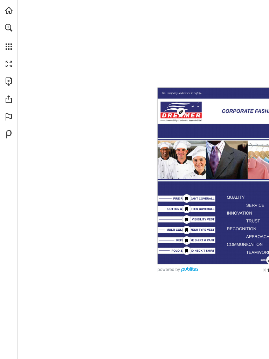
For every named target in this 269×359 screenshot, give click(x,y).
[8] (186, 219)
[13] (186, 251)
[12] (186, 240)
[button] (9, 27)
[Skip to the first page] (264, 270)
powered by (169, 269)
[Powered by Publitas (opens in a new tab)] (9, 134)
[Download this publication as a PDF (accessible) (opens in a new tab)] (9, 81)
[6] (187, 199)
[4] (186, 209)
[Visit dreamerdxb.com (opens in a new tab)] (9, 10)
